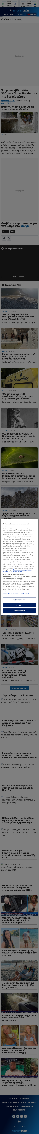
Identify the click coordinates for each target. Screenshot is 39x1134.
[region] (19, 567)
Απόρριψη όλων (19, 610)
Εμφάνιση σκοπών (19, 599)
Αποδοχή (20, 605)
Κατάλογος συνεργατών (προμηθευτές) (16, 593)
